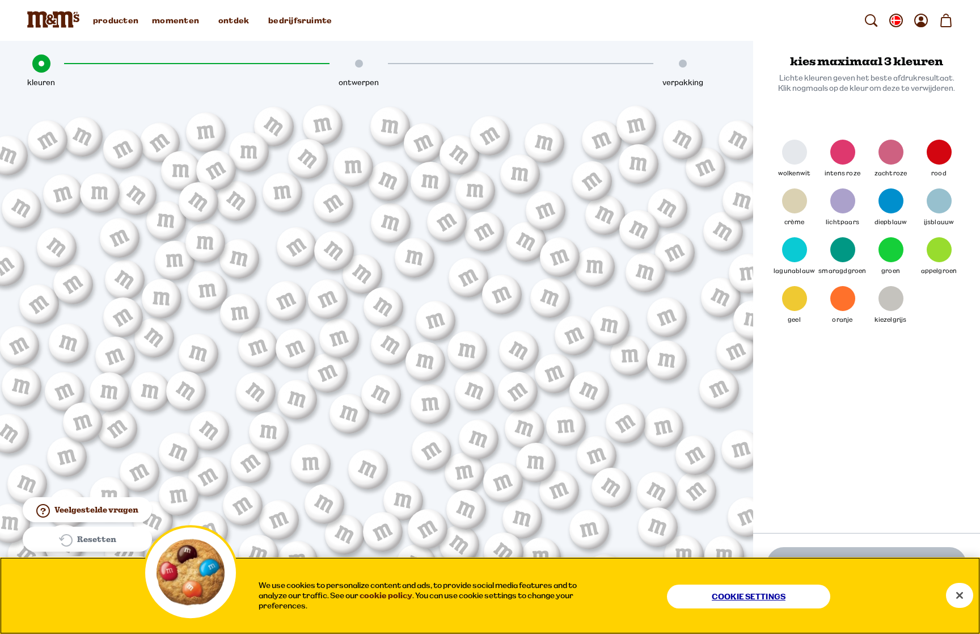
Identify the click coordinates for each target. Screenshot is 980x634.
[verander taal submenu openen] (896, 20)
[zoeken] (871, 20)
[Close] (959, 595)
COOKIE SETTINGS (748, 596)
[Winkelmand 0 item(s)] (946, 20)
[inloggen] (921, 20)
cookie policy (386, 595)
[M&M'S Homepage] (55, 20)
